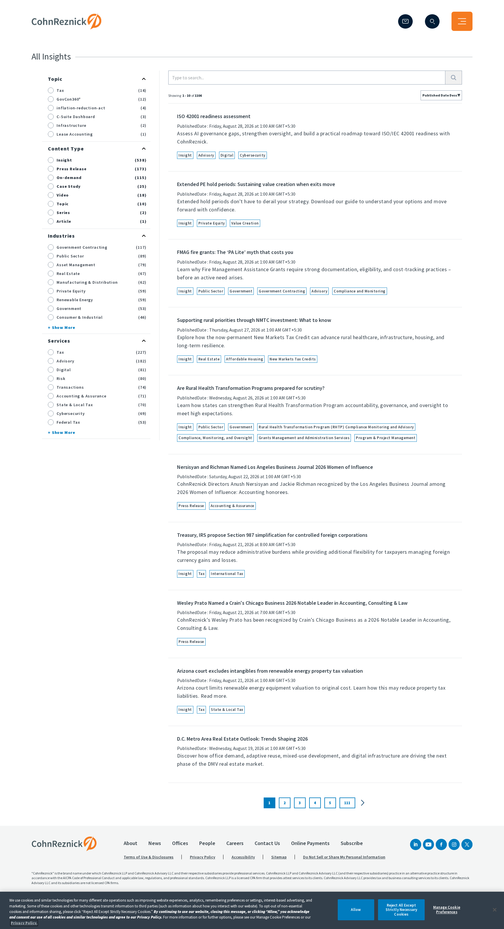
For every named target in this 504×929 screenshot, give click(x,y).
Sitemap (279, 857)
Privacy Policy (202, 857)
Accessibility (243, 857)
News (154, 843)
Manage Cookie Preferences (446, 910)
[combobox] (441, 95)
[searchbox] (306, 78)
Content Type (66, 148)
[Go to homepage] (64, 843)
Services (59, 340)
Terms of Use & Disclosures (149, 857)
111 (347, 802)
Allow (356, 909)
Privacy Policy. (24, 923)
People (207, 843)
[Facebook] (441, 844)
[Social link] (415, 844)
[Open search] (432, 21)
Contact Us (267, 843)
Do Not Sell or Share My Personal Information (344, 857)
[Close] (494, 909)
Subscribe (352, 843)
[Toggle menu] (462, 21)
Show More (63, 327)
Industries (61, 235)
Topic (55, 79)
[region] (252, 910)
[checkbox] (51, 90)
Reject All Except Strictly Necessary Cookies (401, 910)
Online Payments (310, 843)
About (130, 843)
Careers (235, 843)
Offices (180, 843)
